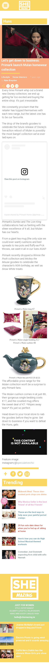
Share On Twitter (12, 86)
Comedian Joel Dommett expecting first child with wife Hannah (32, 555)
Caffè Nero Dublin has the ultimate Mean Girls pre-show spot (31, 653)
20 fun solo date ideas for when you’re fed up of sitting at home (32, 528)
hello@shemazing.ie (24, 617)
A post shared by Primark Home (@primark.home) (26, 215)
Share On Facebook (8, 86)
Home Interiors (20, 77)
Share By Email (17, 86)
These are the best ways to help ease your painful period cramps (32, 515)
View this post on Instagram (16, 179)
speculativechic (25, 462)
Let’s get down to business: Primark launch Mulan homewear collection (24, 65)
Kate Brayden (10, 80)
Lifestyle (5, 77)
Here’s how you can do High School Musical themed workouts (31, 541)
